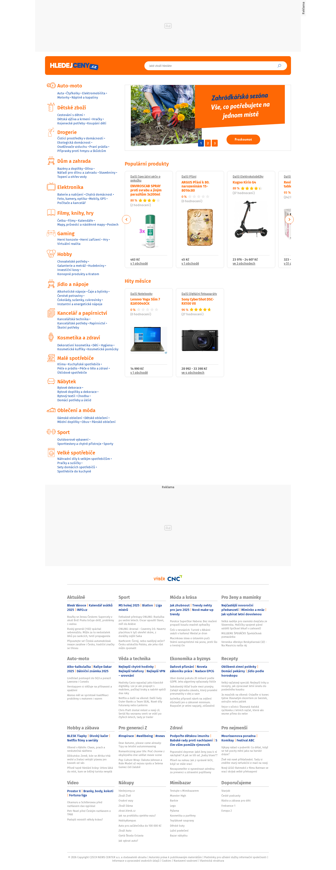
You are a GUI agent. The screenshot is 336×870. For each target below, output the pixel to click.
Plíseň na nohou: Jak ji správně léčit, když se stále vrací (191, 762)
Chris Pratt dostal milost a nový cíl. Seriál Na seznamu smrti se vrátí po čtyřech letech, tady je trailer (140, 713)
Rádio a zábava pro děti (236, 801)
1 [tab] (201, 143)
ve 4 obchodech (193, 373)
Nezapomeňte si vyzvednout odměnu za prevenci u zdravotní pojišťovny (192, 770)
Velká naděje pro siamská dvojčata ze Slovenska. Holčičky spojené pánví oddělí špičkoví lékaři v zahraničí (244, 624)
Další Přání (189, 177)
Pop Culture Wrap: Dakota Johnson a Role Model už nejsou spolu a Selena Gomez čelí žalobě (141, 763)
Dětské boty (177, 826)
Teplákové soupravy (182, 820)
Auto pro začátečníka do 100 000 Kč (140, 826)
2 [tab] (208, 143)
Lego (173, 806)
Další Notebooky (141, 294)
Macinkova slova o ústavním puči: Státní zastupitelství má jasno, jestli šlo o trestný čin (193, 641)
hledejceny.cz (127, 791)
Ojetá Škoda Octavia (131, 835)
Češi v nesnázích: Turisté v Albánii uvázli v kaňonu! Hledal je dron (190, 631)
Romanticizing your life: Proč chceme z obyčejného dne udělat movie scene (142, 753)
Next (289, 219)
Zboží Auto (125, 831)
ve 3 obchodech (244, 264)
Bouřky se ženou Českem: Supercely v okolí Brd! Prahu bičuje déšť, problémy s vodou (90, 620)
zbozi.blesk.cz (127, 811)
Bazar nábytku (178, 835)
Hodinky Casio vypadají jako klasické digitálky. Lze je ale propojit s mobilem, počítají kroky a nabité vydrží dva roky (142, 688)
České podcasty (230, 796)
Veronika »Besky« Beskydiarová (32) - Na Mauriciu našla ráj (244, 643)
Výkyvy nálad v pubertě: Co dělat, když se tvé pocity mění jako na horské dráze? (244, 750)
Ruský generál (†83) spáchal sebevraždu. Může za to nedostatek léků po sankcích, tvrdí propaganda (88, 632)
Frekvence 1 (228, 806)
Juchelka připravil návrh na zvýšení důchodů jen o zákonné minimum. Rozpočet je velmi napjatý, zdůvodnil (192, 702)
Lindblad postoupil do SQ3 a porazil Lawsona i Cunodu (89, 680)
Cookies (166, 861)
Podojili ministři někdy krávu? (85, 819)
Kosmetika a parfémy (183, 816)
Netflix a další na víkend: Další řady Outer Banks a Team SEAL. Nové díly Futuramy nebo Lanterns (140, 701)
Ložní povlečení (179, 831)
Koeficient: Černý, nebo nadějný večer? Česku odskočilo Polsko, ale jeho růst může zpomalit (142, 644)
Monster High (178, 796)
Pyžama (174, 811)
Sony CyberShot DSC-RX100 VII (198, 301)
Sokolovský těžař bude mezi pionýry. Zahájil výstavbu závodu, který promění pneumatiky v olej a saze (193, 690)
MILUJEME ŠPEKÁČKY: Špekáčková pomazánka (241, 635)
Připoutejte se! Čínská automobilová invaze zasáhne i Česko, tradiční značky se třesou (90, 644)
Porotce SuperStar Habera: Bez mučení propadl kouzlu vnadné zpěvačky (193, 623)
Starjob (225, 791)
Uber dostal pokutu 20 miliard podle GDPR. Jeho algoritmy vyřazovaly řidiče (193, 680)
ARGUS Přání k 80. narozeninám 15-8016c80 (195, 186)
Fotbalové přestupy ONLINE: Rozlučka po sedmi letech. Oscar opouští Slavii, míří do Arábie (141, 620)
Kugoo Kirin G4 (244, 182)
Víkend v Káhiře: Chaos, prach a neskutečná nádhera (86, 749)
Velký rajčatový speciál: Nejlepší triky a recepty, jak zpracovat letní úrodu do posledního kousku (245, 686)
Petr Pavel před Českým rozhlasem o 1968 (89, 812)
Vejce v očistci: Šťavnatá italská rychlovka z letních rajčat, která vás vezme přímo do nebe (242, 710)
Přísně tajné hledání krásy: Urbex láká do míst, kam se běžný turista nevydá (90, 769)
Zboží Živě (125, 796)
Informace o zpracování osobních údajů (135, 861)
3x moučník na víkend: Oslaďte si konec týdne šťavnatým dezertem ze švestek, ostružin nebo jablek (245, 698)
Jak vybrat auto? (128, 841)
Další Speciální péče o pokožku (145, 178)
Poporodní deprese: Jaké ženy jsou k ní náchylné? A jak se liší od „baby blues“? (193, 753)
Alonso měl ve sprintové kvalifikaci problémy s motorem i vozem (87, 697)
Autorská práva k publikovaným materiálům (175, 857)
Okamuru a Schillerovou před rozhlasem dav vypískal (84, 804)
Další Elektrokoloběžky (248, 177)
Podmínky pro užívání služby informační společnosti (235, 857)
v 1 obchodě (139, 264)
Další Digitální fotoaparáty (199, 294)
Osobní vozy (126, 801)
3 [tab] (215, 143)
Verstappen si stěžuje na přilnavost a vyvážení (89, 688)
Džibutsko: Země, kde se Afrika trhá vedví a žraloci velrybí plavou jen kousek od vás (88, 759)
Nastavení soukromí (186, 861)
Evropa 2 (226, 811)
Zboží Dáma (126, 806)
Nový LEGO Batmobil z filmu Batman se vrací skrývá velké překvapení (244, 769)
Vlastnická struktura (212, 861)
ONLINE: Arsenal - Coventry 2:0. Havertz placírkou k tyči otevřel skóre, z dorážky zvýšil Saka (142, 632)
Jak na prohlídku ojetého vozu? (137, 816)
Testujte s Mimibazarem (184, 791)
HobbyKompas (127, 820)
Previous (126, 219)
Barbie (174, 801)
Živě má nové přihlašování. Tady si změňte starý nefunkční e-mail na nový (244, 761)
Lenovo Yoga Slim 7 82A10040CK (145, 301)
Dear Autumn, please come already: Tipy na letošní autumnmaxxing (140, 744)
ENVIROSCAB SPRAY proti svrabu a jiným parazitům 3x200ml (146, 190)
